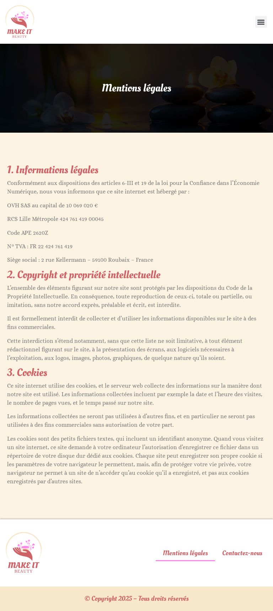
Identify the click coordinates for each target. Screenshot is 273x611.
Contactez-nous (242, 553)
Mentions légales (185, 553)
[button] (261, 22)
